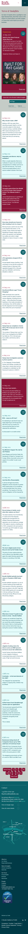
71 (17, 773)
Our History (4, 861)
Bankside (16, 797)
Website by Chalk (6, 915)
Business (4, 876)
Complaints (5, 923)
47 (10, 773)
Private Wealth (5, 874)
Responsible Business (7, 863)
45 (23, 769)
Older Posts (14, 776)
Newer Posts (7, 769)
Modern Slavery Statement (9, 925)
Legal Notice (18, 923)
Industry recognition (6, 868)
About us (4, 859)
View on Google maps (8, 805)
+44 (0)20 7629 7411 (8, 791)
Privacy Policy (5, 927)
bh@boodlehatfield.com (10, 794)
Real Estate (4, 878)
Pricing (19, 925)
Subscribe (4, 869)
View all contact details (8, 808)
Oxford (23, 801)
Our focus (4, 873)
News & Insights (6, 866)
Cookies (11, 923)
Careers (4, 883)
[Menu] (25, 3)
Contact (4, 885)
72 (21, 773)
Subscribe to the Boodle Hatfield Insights (14, 97)
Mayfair (16, 801)
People (4, 881)
